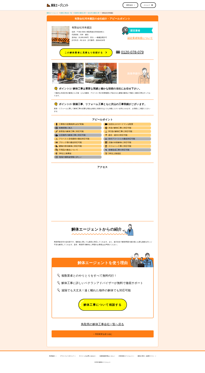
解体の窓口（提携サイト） (146, 356)
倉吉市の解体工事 (93, 13)
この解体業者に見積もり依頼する (84, 52)
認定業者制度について (140, 38)
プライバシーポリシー (67, 356)
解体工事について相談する (103, 304)
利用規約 (52, 356)
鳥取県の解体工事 (80, 13)
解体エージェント (52, 13)
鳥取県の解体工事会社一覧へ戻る (102, 324)
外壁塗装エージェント (126, 356)
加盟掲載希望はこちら (107, 356)
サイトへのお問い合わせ (87, 356)
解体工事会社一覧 (66, 13)
